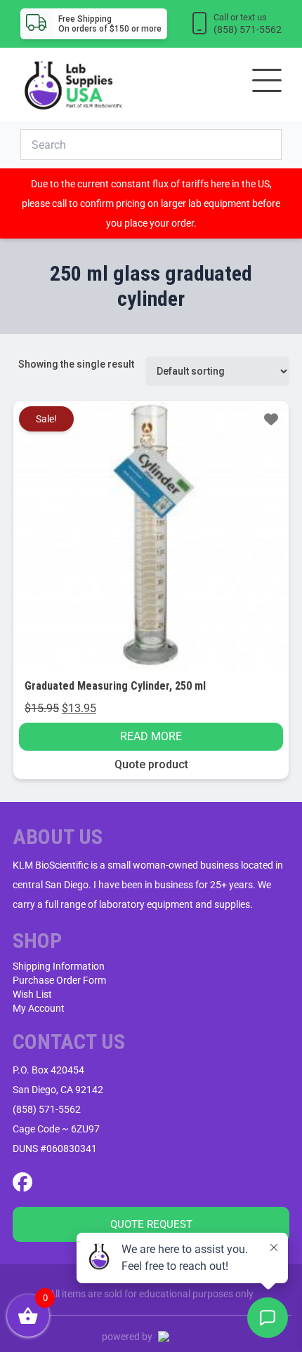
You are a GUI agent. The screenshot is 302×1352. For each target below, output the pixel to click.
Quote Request (151, 1224)
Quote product (151, 764)
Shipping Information (59, 966)
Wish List (32, 994)
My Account (39, 1008)
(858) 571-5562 (47, 1109)
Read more (151, 736)
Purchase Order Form (59, 980)
